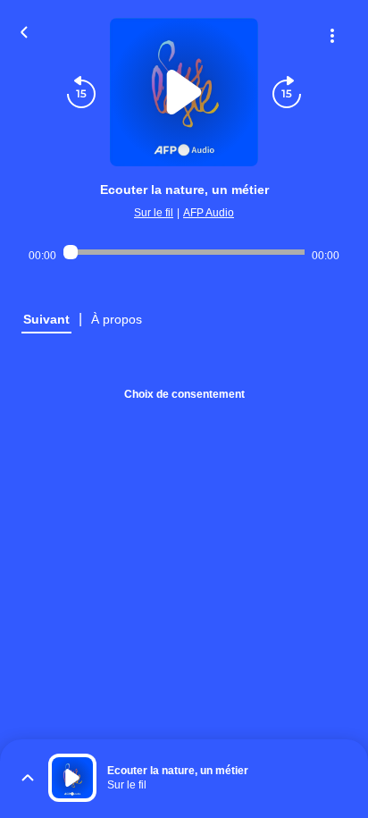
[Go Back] (24, 30)
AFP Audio (208, 213)
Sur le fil (153, 213)
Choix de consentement (184, 394)
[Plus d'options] (332, 36)
